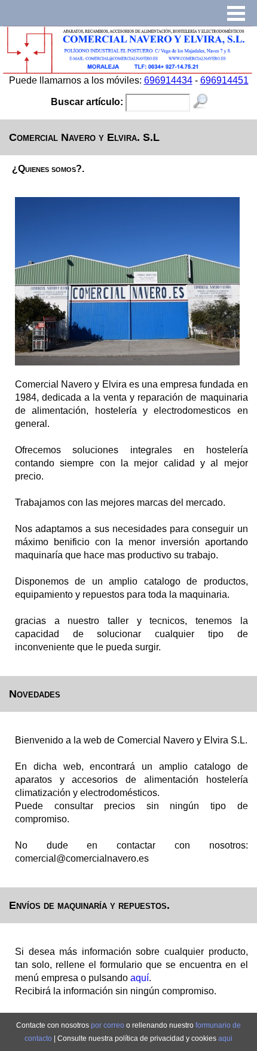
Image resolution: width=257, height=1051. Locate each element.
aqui (225, 1038)
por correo (108, 1025)
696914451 (224, 80)
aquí (139, 978)
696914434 (168, 80)
